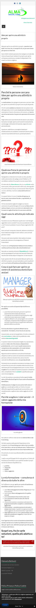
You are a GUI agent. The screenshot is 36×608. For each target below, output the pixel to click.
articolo (27, 184)
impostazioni (18, 599)
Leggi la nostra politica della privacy (11, 589)
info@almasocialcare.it (28, 18)
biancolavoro (15, 184)
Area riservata (28, 22)
